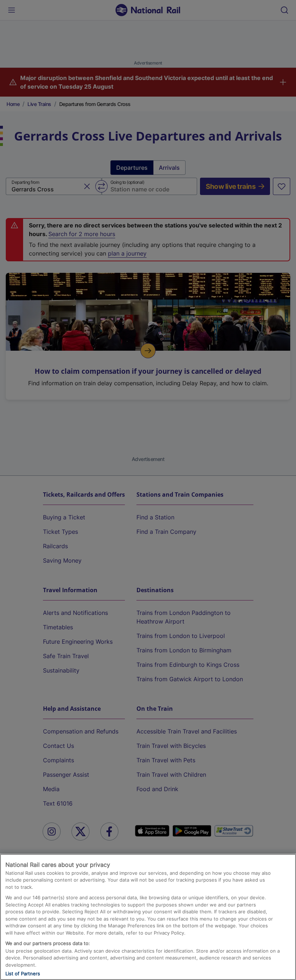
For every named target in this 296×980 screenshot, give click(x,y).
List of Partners (22, 973)
